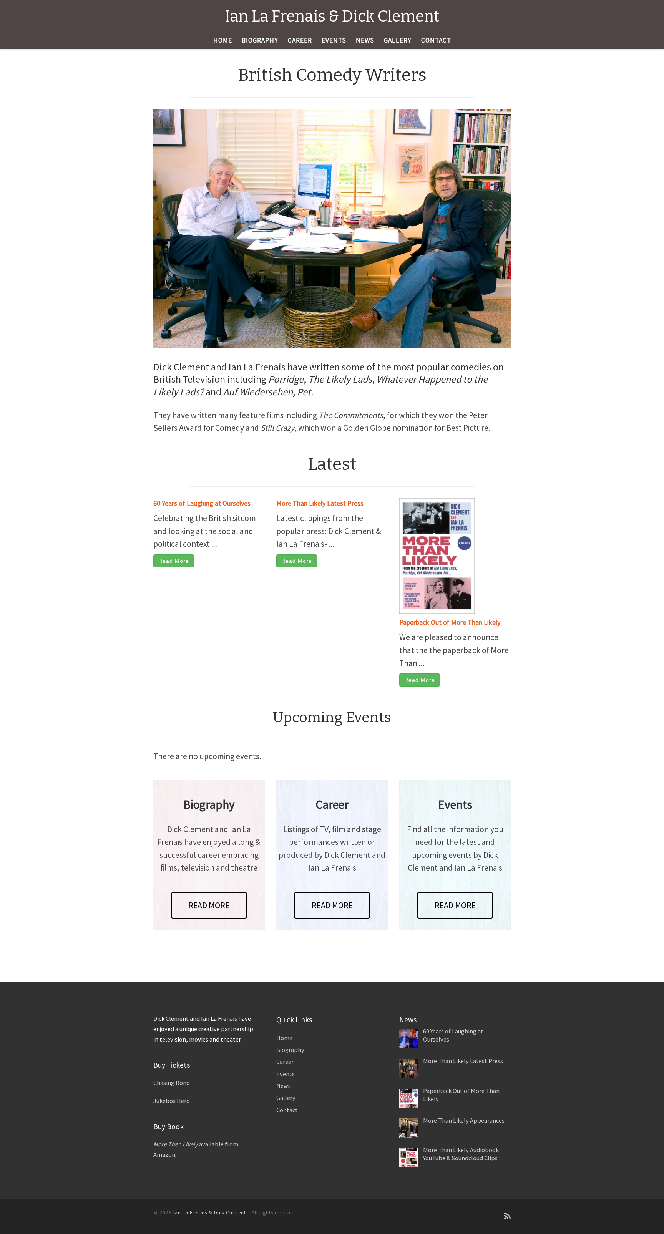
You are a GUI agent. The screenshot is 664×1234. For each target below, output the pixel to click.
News (283, 1086)
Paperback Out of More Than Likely (449, 622)
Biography (290, 1049)
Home (284, 1038)
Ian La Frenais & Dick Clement (209, 1212)
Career (285, 1061)
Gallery (285, 1097)
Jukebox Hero (171, 1101)
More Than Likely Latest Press (320, 503)
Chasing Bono (171, 1082)
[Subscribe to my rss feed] (507, 1216)
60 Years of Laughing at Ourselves (202, 503)
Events (285, 1074)
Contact (287, 1110)
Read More (173, 561)
